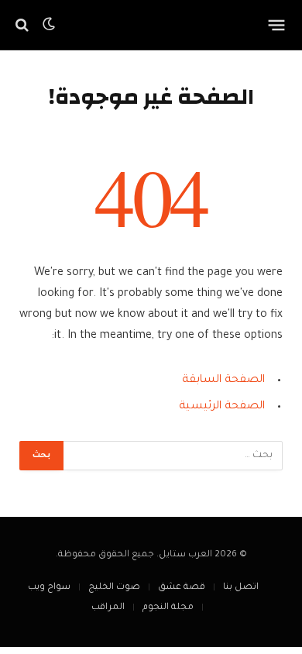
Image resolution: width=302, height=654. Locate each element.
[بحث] (23, 25)
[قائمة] (277, 25)
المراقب (108, 608)
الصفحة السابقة (223, 380)
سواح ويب (49, 588)
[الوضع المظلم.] (49, 25)
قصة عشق (181, 588)
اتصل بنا (241, 588)
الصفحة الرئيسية (222, 407)
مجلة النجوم (168, 608)
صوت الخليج (114, 588)
